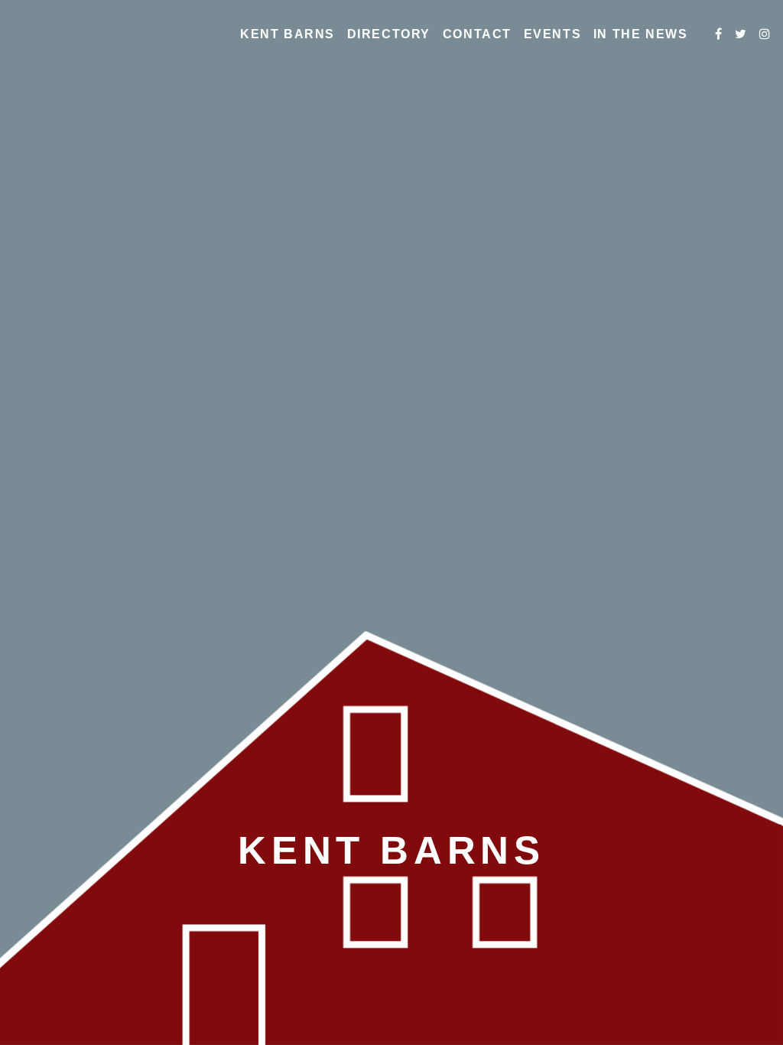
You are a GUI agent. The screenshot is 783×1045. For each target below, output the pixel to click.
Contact (477, 34)
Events (553, 34)
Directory (388, 34)
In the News (640, 34)
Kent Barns (287, 34)
